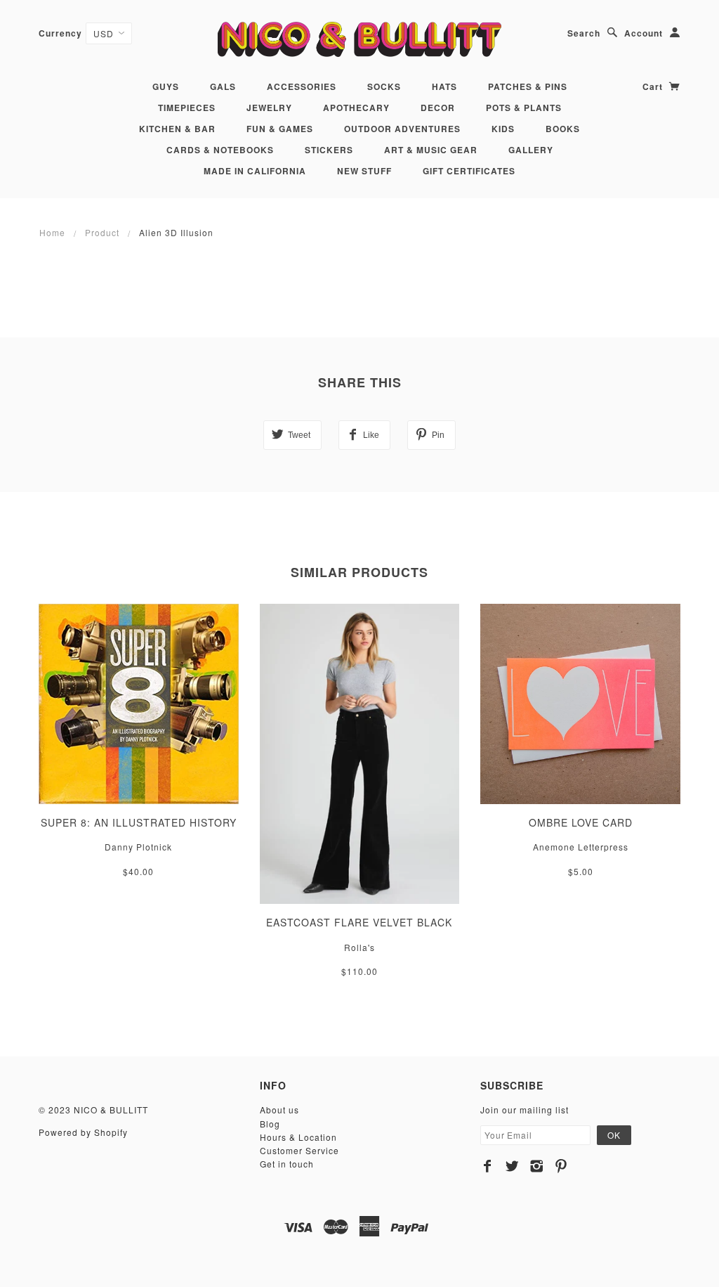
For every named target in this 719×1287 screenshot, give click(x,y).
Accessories (301, 86)
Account (643, 33)
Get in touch (287, 1164)
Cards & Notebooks (220, 149)
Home (52, 232)
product (102, 232)
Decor (438, 107)
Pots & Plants (524, 107)
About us (279, 1109)
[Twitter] (512, 1166)
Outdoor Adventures (402, 128)
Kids (503, 128)
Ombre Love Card (581, 822)
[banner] (359, 39)
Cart (654, 86)
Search (583, 33)
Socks (384, 86)
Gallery (530, 149)
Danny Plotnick (138, 847)
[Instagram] (536, 1166)
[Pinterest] (561, 1166)
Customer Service (299, 1150)
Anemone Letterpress (580, 847)
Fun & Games (279, 128)
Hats (444, 86)
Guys (165, 86)
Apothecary (356, 107)
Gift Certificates (469, 170)
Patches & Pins (527, 86)
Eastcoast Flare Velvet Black (359, 922)
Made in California (255, 170)
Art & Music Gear (430, 149)
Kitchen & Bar (177, 128)
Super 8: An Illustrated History (139, 822)
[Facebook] (487, 1166)
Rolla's (359, 947)
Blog (270, 1124)
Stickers (329, 149)
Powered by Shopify (83, 1132)
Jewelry (269, 107)
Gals (223, 86)
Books (563, 128)
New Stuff (364, 170)
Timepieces (187, 107)
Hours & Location (298, 1137)
